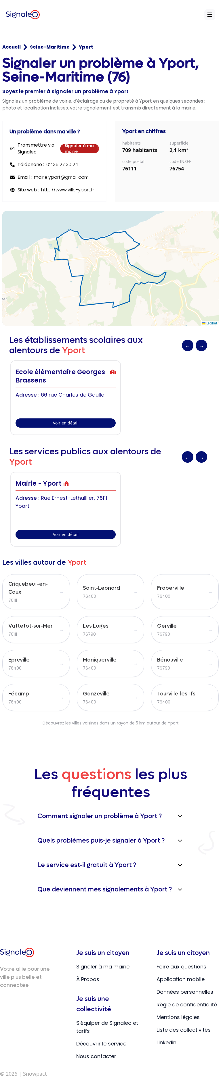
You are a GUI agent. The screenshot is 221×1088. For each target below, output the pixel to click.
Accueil (11, 47)
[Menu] (209, 14)
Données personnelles (185, 991)
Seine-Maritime (50, 47)
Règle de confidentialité (187, 1004)
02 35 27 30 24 (62, 164)
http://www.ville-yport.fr (67, 190)
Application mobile (181, 979)
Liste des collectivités (184, 1029)
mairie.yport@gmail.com (61, 177)
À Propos (87, 979)
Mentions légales (178, 1017)
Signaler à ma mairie (79, 148)
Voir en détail (66, 423)
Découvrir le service (101, 1043)
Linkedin (166, 1042)
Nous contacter (96, 1056)
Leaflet (211, 323)
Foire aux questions (181, 966)
